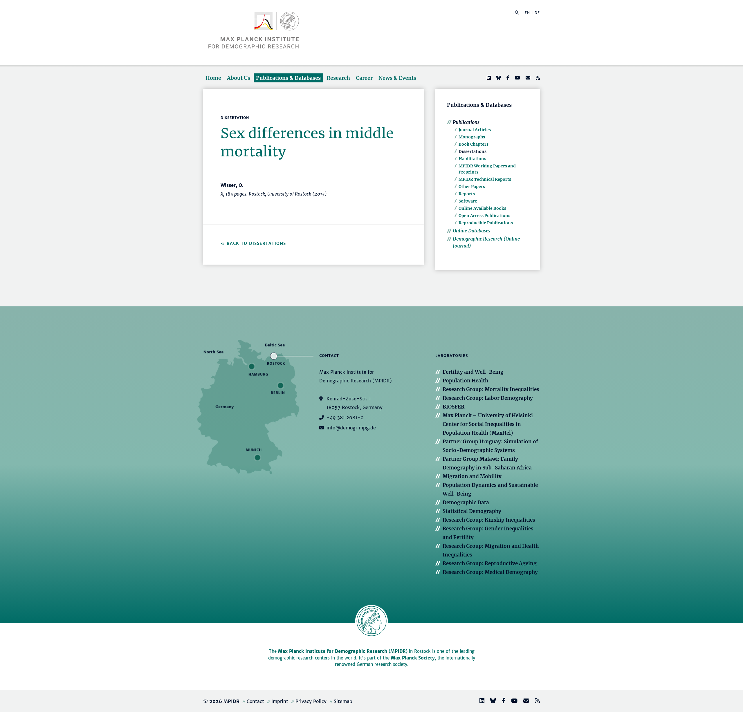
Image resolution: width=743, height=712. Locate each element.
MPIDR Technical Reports (485, 179)
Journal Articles (475, 129)
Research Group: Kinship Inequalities (489, 520)
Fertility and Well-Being (473, 372)
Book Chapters (473, 144)
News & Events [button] (397, 78)
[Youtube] (517, 78)
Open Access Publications (484, 215)
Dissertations (472, 151)
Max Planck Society (413, 658)
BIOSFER (453, 407)
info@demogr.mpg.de (351, 428)
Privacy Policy (311, 701)
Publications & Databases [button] (288, 78)
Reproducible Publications (486, 222)
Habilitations (472, 158)
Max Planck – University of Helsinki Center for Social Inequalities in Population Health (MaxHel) (488, 424)
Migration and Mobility (472, 476)
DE (537, 12)
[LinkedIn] (488, 78)
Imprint (279, 701)
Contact (255, 701)
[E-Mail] (527, 78)
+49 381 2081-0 (345, 417)
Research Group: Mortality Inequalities (491, 389)
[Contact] (524, 701)
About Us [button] (238, 78)
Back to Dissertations (256, 243)
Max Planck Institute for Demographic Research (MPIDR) (342, 651)
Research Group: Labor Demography (488, 398)
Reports (467, 193)
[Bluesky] (498, 78)
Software (468, 201)
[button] (517, 12)
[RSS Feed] (537, 78)
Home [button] (213, 78)
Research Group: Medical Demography (490, 572)
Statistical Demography (472, 511)
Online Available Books (482, 208)
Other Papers (472, 186)
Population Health (465, 380)
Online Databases (471, 231)
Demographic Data (466, 502)
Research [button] (338, 78)
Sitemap (343, 701)
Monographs (472, 137)
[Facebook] (507, 78)
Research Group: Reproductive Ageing (490, 563)
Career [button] (364, 78)
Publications (466, 122)
